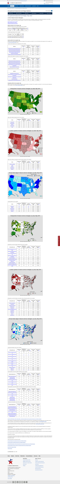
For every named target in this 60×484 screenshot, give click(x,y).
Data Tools (17, 455)
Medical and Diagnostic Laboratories (14, 66)
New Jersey (12, 206)
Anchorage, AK (12, 315)
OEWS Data (26, 13)
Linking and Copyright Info (39, 465)
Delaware (12, 169)
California (12, 207)
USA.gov (24, 465)
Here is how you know (23, 0)
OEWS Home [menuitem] (11, 13)
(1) (23, 46)
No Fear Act (24, 464)
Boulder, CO (12, 368)
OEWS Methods (33, 13)
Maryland (12, 124)
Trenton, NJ (12, 369)
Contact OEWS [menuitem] (49, 13)
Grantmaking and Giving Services (14, 73)
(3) (27, 28)
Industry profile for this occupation (12, 22)
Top (20, 25)
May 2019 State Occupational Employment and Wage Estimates (16, 442)
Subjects (12, 455)
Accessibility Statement (38, 469)
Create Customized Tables (12, 42)
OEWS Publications (18, 13)
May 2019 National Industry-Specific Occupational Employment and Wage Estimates (19, 445)
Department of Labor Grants (27, 462)
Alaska (12, 165)
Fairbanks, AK (12, 311)
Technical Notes (10, 448)
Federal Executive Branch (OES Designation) (14, 49)
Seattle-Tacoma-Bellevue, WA (12, 263)
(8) (33, 169)
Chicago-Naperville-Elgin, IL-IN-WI (12, 259)
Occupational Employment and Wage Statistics (21, 8)
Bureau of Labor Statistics (10, 8)
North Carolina (12, 125)
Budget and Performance (27, 461)
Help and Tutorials (38, 468)
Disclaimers (37, 464)
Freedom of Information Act (39, 461)
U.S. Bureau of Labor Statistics (16, 2)
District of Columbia (12, 164)
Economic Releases (29, 455)
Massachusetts (12, 123)
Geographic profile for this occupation (13, 23)
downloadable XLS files (43, 421)
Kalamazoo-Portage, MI (12, 305)
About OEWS (41, 13)
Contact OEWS (10, 478)
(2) (11, 37)
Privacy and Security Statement (40, 462)
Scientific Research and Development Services (14, 48)
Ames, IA (12, 313)
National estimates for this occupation (13, 21)
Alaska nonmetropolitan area (12, 376)
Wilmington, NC (12, 306)
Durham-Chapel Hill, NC (12, 262)
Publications (22, 455)
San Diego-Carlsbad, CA (12, 257)
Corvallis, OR (12, 304)
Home (9, 455)
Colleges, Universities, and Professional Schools (14, 54)
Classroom (35, 455)
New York (12, 211)
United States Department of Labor (49, 0)
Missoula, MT (12, 312)
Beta (39, 455)
